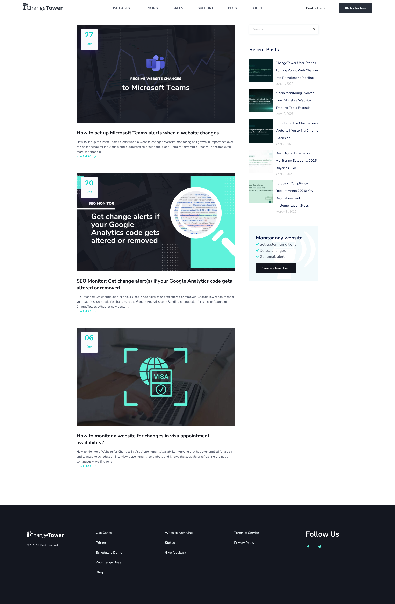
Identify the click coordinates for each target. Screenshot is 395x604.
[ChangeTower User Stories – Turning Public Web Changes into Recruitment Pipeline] (261, 70)
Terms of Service (246, 533)
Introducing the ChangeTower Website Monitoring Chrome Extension (298, 130)
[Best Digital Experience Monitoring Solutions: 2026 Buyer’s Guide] (261, 161)
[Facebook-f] (308, 547)
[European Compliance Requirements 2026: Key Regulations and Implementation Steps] (261, 191)
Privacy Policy (244, 542)
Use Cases (104, 533)
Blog (99, 572)
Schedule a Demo (109, 552)
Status (170, 542)
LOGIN (257, 8)
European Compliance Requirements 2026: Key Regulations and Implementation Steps (294, 194)
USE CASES (121, 8)
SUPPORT (205, 8)
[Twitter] (320, 547)
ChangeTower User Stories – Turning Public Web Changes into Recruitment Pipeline (297, 70)
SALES (178, 8)
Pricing (101, 542)
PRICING (151, 8)
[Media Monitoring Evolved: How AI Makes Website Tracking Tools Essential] (261, 100)
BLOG (232, 8)
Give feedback (175, 552)
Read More (85, 156)
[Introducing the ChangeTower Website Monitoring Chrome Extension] (261, 131)
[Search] (313, 29)
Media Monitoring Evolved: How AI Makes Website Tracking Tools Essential (295, 100)
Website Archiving (179, 533)
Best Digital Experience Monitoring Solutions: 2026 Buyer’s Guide (296, 160)
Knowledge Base (108, 562)
